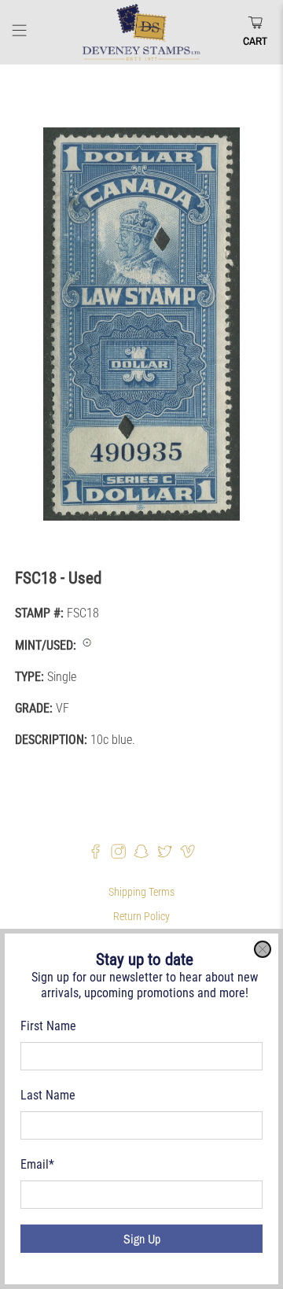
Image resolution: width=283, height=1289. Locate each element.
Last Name (47, 1095)
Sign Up (141, 1238)
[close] (262, 949)
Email (37, 1164)
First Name (48, 1025)
